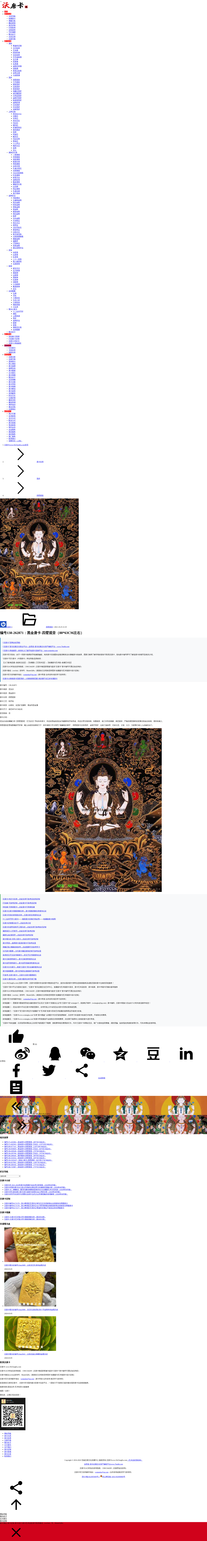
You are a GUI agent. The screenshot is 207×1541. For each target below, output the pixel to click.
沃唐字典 (12, 39)
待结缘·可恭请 (14, 336)
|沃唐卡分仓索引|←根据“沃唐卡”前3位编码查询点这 (22, 967)
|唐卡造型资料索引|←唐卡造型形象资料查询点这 (21, 963)
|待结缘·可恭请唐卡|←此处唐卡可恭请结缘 (19, 907)
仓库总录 (12, 37)
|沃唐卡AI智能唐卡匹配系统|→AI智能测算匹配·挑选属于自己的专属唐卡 (30, 678)
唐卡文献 (12, 382)
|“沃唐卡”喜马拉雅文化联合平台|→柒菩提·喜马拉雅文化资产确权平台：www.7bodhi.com (36, 646)
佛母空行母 (13, 152)
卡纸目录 (12, 350)
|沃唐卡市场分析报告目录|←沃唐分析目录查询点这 (22, 915)
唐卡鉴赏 (12, 391)
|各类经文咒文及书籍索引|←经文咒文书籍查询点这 (22, 955)
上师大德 (12, 111)
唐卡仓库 (7, 14)
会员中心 (7, 411)
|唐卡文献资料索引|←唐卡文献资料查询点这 (19, 959)
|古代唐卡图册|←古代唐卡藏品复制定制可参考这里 (22, 951)
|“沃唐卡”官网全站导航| (11, 642)
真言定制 (12, 25)
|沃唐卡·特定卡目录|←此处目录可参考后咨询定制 (21, 899)
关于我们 (7, 1447)
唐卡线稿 (12, 386)
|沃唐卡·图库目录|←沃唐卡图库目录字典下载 (20, 979)
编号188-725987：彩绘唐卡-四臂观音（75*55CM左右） (25, 1167)
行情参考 (12, 27)
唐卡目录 (7, 41)
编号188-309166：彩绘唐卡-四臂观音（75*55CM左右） (25, 1165)
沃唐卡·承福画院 (15, 343)
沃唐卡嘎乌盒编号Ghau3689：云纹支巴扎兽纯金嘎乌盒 (25, 1265)
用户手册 (12, 414)
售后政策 (12, 425)
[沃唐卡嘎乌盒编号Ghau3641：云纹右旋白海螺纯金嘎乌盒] (30, 1350)
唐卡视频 (12, 375)
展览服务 (12, 432)
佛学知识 (12, 404)
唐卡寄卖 (7, 334)
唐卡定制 (7, 1449)
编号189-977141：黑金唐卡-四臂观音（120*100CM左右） (26, 1146)
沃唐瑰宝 (12, 409)
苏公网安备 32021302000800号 (113, 1477)
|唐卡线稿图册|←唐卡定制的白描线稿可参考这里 (21, 971)
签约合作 (12, 427)
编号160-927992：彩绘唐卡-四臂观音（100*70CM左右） (25, 1162)
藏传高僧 (12, 402)
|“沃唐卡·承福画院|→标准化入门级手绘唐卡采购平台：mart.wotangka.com (30, 650)
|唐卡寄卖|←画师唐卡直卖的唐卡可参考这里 (19, 943)
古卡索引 (12, 373)
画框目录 (12, 352)
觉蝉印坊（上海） (15, 441)
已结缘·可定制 (14, 339)
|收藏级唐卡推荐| (49, 919)
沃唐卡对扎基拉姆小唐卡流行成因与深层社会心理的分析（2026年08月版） (32, 1192)
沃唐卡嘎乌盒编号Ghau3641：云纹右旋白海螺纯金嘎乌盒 (26, 1354)
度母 (10, 250)
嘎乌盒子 (12, 34)
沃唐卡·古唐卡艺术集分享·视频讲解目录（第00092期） (25, 1217)
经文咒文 (12, 395)
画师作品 (12, 368)
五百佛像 (12, 379)
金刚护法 (12, 196)
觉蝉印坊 (7, 345)
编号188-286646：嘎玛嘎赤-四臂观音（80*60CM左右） (25, 1156)
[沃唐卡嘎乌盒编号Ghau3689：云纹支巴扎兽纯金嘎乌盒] (30, 1261)
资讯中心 (7, 354)
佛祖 (10, 43)
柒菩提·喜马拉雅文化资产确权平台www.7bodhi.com (103, 1464)
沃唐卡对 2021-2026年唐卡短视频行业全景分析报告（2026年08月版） (30, 1185)
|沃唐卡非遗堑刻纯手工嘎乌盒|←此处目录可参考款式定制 (24, 927)
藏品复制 (12, 23)
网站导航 (7, 1433)
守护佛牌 (12, 32)
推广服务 (12, 436)
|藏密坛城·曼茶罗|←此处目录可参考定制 (18, 935)
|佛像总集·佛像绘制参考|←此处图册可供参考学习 (21, 947)
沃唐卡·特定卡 (14, 341)
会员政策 (12, 416)
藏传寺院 (12, 400)
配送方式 (12, 420)
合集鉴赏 (12, 30)
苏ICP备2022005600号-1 (91, 1477)
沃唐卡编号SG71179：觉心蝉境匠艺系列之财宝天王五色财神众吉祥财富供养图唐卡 (36, 1203)
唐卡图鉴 (12, 370)
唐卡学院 (12, 384)
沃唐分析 (12, 357)
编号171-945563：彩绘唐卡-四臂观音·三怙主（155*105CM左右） (28, 1144)
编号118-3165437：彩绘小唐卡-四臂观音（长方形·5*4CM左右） (28, 1160)
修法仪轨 (12, 407)
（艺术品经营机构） (135, 1460)
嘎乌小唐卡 (13, 309)
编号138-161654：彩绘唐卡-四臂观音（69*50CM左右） (25, 1158)
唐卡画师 (12, 366)
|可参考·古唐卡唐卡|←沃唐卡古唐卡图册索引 (20, 975)
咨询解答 (12, 393)
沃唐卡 (9, 627)
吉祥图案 (12, 291)
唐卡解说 (12, 389)
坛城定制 (12, 398)
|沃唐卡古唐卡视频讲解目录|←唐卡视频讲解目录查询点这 (24, 911)
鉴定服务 (12, 434)
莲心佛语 (12, 364)
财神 (10, 266)
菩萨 (10, 77)
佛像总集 (12, 21)
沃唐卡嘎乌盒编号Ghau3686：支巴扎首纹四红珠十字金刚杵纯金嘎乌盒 (31, 1310)
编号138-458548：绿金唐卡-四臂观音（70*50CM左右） (25, 1151)
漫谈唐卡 (12, 361)
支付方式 (12, 418)
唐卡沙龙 (7, 1454)
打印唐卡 (12, 348)
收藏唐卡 (12, 18)
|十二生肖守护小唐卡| (11, 919)
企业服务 (12, 429)
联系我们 (12, 439)
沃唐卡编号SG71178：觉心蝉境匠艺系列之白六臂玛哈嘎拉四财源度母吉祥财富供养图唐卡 (38, 1205)
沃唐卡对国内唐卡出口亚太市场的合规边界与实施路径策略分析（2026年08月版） (35, 1187)
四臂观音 (49, 627)
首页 (6, 12)
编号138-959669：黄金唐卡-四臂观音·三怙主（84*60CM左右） (28, 1149)
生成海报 (101, 1078)
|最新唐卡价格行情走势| (31, 919)
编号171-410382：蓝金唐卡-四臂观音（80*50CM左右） (25, 1142)
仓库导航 (12, 16)
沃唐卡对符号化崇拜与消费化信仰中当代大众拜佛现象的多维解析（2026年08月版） (36, 1194)
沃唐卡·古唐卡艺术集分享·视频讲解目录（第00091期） (25, 1219)
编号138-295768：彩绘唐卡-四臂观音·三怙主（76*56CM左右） (28, 1153)
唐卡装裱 (12, 423)
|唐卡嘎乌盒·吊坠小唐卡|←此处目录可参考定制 (20, 939)
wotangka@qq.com (30, 674)
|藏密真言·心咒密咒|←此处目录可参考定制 (19, 931)
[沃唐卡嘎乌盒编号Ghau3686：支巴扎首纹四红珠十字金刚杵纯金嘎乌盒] (30, 1306)
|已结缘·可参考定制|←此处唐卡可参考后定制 (20, 903)
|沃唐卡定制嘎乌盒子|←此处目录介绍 (17, 923)
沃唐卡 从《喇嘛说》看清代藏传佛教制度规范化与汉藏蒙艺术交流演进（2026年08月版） (38, 1189)
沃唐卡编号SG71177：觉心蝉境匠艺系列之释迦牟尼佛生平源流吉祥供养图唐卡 (34, 1208)
